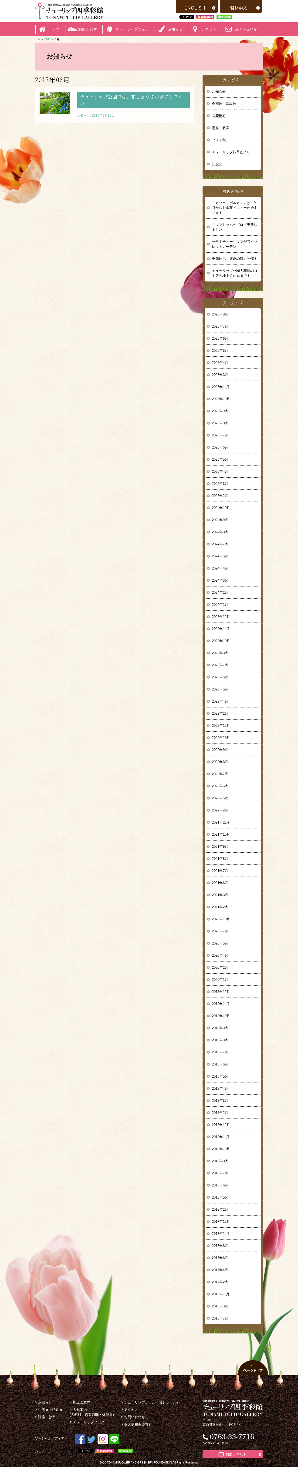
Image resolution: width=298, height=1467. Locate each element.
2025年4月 (220, 471)
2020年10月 (221, 919)
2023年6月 (220, 677)
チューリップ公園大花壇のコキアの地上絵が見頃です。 (234, 273)
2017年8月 (220, 1246)
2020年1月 (220, 979)
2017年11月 (221, 1234)
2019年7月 (220, 1052)
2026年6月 (220, 338)
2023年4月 (220, 701)
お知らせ (219, 92)
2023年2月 (220, 713)
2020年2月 (220, 967)
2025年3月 (220, 484)
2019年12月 (221, 992)
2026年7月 (220, 326)
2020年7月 (220, 931)
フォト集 (219, 140)
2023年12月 (221, 617)
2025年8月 (220, 423)
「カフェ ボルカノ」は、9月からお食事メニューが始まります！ (234, 207)
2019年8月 (220, 1040)
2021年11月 (221, 822)
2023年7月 (220, 665)
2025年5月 (220, 459)
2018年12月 (221, 1125)
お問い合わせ (246, 29)
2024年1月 (220, 604)
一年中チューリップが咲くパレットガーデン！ (234, 244)
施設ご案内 (81, 1402)
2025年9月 (220, 411)
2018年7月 (220, 1173)
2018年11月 (221, 1137)
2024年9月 (220, 520)
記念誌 (217, 164)
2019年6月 (220, 1064)
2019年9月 (220, 1028)
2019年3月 (220, 1100)
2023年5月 (220, 689)
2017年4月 (220, 1270)
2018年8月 (220, 1161)
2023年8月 (220, 653)
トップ (54, 29)
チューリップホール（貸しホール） (152, 1402)
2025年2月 (220, 496)
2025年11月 (221, 387)
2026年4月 (220, 363)
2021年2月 (220, 907)
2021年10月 (221, 834)
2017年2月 (220, 1282)
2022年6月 (220, 786)
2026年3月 (220, 375)
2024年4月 (220, 568)
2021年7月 (220, 871)
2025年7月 (220, 435)
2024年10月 (221, 508)
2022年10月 (221, 738)
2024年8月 (220, 532)
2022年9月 (220, 750)
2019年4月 (220, 1088)
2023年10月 (221, 641)
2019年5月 (220, 1076)
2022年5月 (220, 798)
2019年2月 (220, 1113)
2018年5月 (220, 1197)
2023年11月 (221, 629)
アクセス (131, 1410)
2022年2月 (220, 810)
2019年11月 (221, 1004)
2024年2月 (220, 592)
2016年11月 (221, 1294)
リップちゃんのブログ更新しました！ (234, 227)
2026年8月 (220, 314)
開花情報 (219, 116)
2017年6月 (220, 1258)
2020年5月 (220, 943)
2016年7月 (220, 1318)
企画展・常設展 (224, 104)
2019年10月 (221, 1016)
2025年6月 (220, 447)
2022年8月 (220, 762)
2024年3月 (220, 580)
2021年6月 (220, 883)
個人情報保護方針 (138, 1424)
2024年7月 (220, 544)
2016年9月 (220, 1306)
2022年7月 (220, 774)
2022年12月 (221, 725)
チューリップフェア (132, 29)
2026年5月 (220, 350)
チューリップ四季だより (231, 152)
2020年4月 (220, 955)
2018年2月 (220, 1209)
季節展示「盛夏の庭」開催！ (234, 259)
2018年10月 (221, 1149)
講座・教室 (220, 128)
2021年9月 (220, 846)
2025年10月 (221, 399)
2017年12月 (221, 1221)
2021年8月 (220, 859)
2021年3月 (220, 895)
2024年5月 (220, 556)
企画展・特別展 (50, 1410)
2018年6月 (220, 1185)
